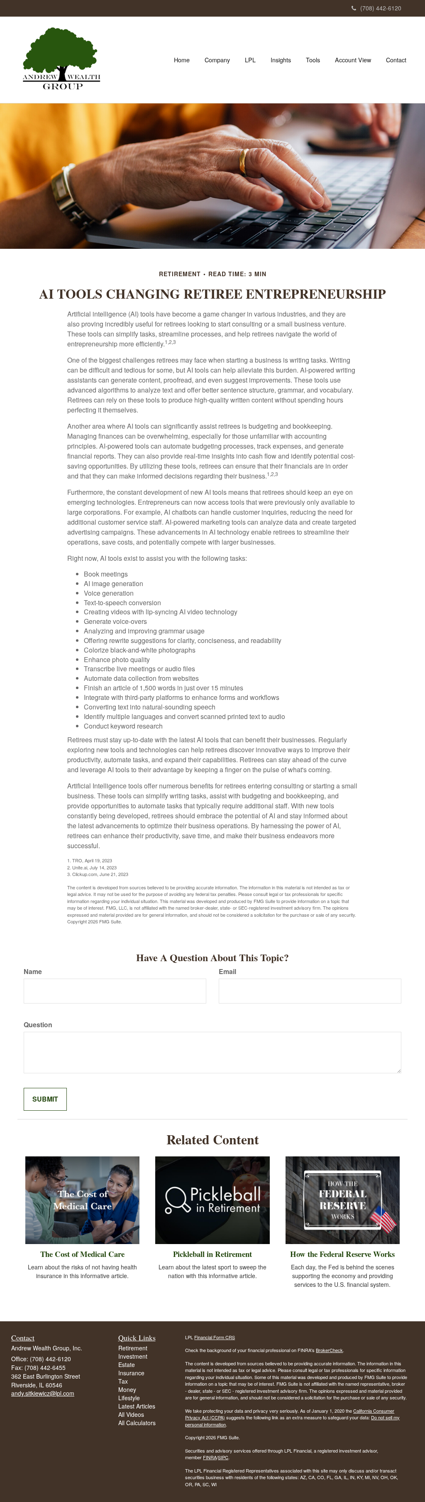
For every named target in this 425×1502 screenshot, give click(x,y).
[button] (217, 59)
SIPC (223, 1457)
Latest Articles (136, 1406)
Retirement (132, 1348)
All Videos (131, 1414)
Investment (132, 1356)
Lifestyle (129, 1398)
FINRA (210, 1457)
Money (127, 1389)
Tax (123, 1381)
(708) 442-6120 (380, 8)
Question (38, 1024)
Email (227, 971)
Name (33, 971)
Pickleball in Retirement (212, 1253)
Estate (126, 1364)
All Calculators (137, 1423)
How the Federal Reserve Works (342, 1253)
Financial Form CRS (214, 1337)
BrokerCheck (329, 1350)
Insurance (131, 1373)
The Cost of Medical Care (82, 1253)
